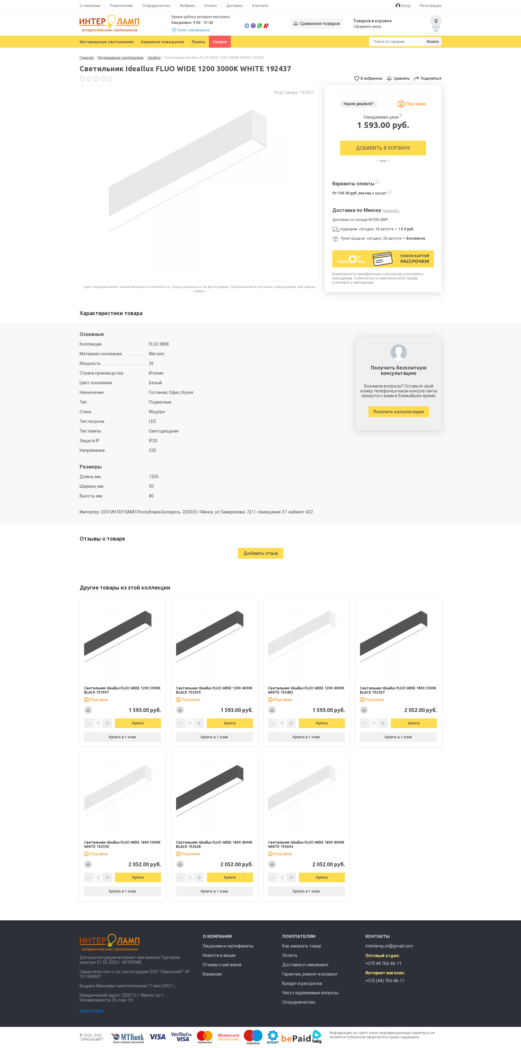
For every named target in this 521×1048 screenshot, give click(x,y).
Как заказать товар (301, 946)
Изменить (391, 211)
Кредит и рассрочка (302, 983)
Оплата (210, 6)
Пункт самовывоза (193, 30)
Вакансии (212, 974)
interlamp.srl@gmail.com (389, 946)
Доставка (234, 6)
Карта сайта (92, 1010)
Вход (406, 6)
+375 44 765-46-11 (383, 963)
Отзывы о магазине (222, 964)
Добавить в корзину (383, 148)
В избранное (371, 78)
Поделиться (431, 78)
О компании (90, 6)
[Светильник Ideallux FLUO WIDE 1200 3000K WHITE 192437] (199, 183)
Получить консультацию (398, 411)
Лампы (198, 42)
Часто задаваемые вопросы (310, 992)
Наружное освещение (162, 42)
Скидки (220, 42)
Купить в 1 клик (122, 737)
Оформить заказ (367, 26)
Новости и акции (219, 955)
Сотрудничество (156, 6)
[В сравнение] (88, 710)
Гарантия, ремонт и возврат (310, 974)
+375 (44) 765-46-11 (385, 980)
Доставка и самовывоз (305, 964)
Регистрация (430, 6)
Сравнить (401, 78)
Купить (138, 723)
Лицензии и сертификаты (228, 946)
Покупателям (121, 6)
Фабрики (187, 6)
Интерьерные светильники (107, 42)
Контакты (260, 6)
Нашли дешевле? (358, 104)
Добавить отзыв (261, 553)
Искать (433, 42)
